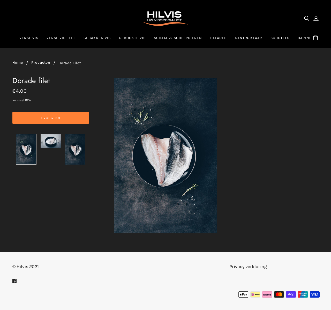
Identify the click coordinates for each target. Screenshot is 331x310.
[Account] (316, 18)
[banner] (165, 17)
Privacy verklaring (248, 266)
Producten (40, 63)
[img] (306, 18)
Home (17, 63)
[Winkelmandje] (316, 38)
